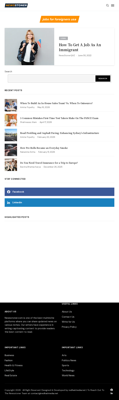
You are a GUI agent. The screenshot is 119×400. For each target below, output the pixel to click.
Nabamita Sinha (27, 152)
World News (68, 375)
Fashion (9, 360)
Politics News (69, 360)
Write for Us (68, 321)
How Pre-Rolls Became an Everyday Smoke (44, 147)
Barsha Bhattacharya (30, 167)
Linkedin (17, 202)
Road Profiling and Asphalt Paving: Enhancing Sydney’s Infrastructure (59, 133)
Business (9, 355)
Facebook (18, 191)
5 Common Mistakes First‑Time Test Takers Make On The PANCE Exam (59, 118)
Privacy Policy (69, 326)
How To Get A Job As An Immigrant (80, 47)
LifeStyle (9, 370)
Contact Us (68, 316)
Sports (65, 365)
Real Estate (11, 375)
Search (8, 71)
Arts (64, 355)
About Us (67, 311)
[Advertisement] (59, 259)
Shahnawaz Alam (28, 122)
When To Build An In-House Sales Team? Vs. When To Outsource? (56, 103)
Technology (68, 370)
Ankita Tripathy (27, 107)
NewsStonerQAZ (67, 55)
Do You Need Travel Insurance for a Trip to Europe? (49, 162)
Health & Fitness (14, 365)
